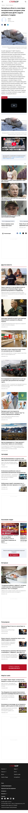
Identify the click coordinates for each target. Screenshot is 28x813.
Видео (15, 769)
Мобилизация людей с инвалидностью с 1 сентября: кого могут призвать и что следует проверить (13, 485)
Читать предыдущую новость (8, 221)
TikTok (12, 158)
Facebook (18, 157)
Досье (2, 774)
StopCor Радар (4, 777)
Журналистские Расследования (8, 788)
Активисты (3, 791)
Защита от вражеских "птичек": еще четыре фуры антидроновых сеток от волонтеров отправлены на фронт (10, 539)
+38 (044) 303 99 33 (14, 668)
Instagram (8, 158)
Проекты (3, 769)
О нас (2, 783)
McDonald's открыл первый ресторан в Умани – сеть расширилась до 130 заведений (13, 350)
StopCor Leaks (5, 676)
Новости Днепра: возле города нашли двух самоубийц (7, 225)
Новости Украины (9, 5)
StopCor (9, 18)
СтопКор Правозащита (6, 786)
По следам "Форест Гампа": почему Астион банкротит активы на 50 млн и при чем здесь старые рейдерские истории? (13, 681)
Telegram (13, 157)
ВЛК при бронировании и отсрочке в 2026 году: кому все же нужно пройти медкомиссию (13, 459)
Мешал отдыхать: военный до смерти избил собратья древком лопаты (13, 639)
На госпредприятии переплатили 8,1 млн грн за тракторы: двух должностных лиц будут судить (13, 380)
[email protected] (13, 807)
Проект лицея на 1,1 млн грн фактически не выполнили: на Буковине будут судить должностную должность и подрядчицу (13, 288)
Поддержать (15, 555)
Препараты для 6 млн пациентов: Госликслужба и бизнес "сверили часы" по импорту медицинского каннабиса (12, 412)
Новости (3, 771)
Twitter (4, 158)
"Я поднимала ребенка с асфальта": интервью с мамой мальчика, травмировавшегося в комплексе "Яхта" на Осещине (13, 587)
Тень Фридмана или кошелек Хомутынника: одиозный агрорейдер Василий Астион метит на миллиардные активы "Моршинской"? (13, 693)
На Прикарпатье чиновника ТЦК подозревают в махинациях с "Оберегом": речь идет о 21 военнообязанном (13, 652)
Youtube (21, 157)
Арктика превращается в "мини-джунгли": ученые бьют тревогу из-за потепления (12, 443)
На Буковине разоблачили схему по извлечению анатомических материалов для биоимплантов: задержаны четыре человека (13, 472)
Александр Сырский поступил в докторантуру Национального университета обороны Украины (13, 320)
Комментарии (7, 233)
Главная (3, 5)
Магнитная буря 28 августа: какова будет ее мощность (13, 627)
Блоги (15, 771)
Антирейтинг (17, 777)
